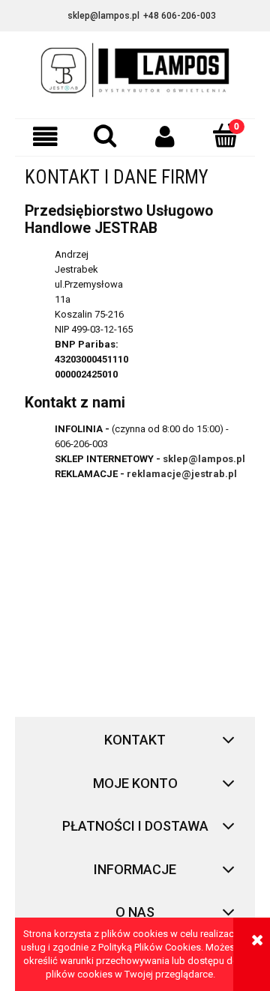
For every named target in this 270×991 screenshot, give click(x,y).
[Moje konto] (165, 136)
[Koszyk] (225, 135)
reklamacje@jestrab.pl (182, 473)
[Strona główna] (135, 74)
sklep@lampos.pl (204, 458)
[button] (45, 136)
